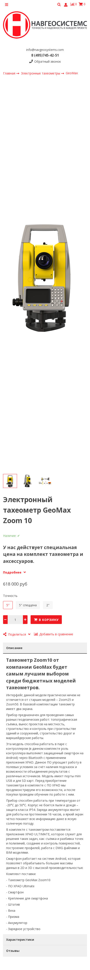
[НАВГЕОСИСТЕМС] (45, 26)
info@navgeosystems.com (45, 50)
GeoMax (72, 73)
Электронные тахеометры (41, 73)
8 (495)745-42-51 (45, 55)
